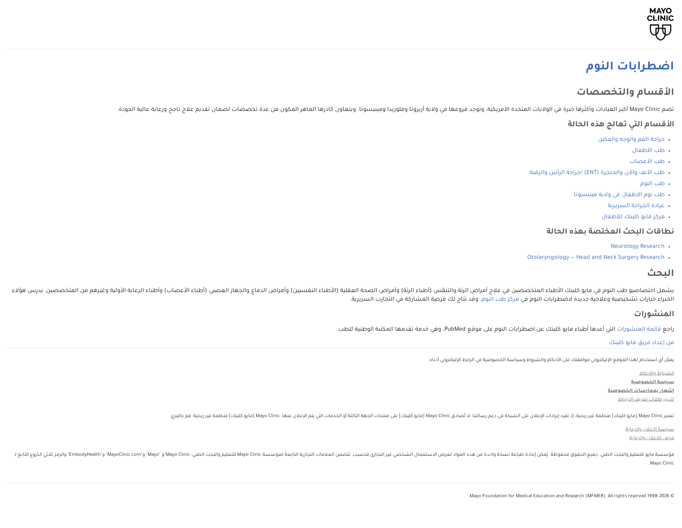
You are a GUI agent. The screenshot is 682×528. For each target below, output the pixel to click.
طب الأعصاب (647, 162)
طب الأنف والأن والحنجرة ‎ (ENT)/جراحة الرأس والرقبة (597, 173)
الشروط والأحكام (656, 373)
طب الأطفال (648, 151)
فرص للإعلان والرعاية (652, 438)
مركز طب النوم (500, 300)
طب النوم (652, 184)
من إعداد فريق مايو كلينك (641, 343)
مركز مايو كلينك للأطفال (633, 217)
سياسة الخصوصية (652, 382)
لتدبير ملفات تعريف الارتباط (646, 400)
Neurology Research (638, 247)
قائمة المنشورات (639, 330)
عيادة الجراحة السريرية (636, 206)
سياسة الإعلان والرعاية (650, 430)
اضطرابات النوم (630, 67)
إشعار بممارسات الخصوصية (641, 391)
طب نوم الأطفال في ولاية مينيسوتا (619, 195)
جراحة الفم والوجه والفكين (631, 140)
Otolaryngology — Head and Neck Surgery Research (596, 258)
